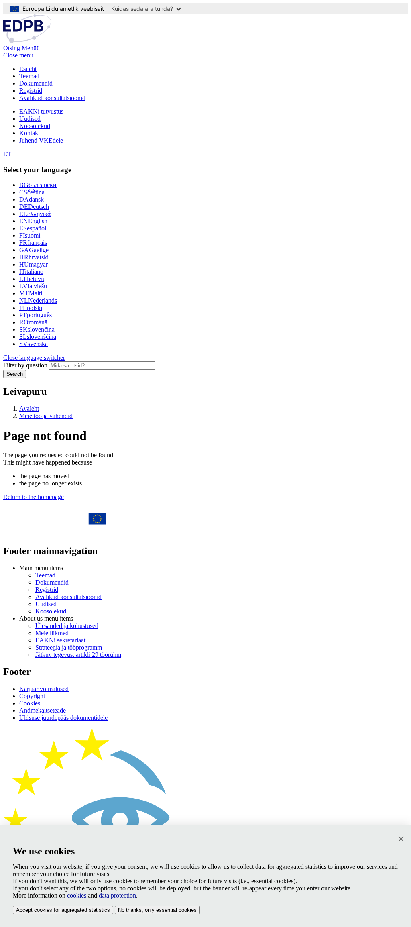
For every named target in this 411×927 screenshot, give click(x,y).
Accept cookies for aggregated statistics (63, 910)
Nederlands (38, 300)
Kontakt (29, 133)
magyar (33, 264)
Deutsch (34, 206)
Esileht (28, 68)
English (33, 221)
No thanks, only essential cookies (157, 910)
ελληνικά (35, 213)
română (33, 322)
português (35, 315)
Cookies (29, 703)
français (33, 242)
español (32, 228)
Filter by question (25, 365)
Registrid (30, 90)
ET (7, 154)
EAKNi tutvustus (41, 111)
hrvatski (34, 257)
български (38, 184)
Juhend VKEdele (41, 140)
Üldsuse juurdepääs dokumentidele (63, 717)
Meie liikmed (52, 633)
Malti (30, 293)
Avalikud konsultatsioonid (52, 97)
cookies (76, 895)
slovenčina (37, 329)
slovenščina (37, 336)
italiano (31, 271)
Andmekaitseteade (42, 710)
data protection (117, 895)
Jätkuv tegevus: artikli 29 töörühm (78, 654)
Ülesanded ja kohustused (66, 625)
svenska (33, 343)
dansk (31, 199)
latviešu (33, 286)
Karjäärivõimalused (44, 688)
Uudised (30, 118)
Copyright (32, 696)
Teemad (29, 76)
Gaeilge (34, 250)
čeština (32, 192)
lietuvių (32, 278)
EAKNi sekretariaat (60, 640)
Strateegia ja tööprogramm (68, 647)
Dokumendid (36, 83)
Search (14, 374)
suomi (29, 235)
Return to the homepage (33, 496)
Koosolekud (34, 125)
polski (30, 307)
